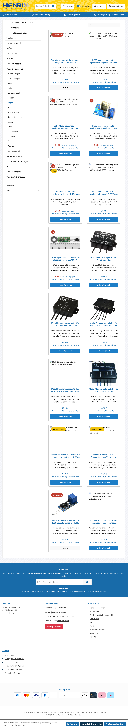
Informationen (94, 603)
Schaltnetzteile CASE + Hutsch (19, 22)
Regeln (10, 102)
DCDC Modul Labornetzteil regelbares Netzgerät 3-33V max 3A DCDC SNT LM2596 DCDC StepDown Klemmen (65, 192)
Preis (8, 190)
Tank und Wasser (14, 131)
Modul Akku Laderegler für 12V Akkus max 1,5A (103, 258)
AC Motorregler (14, 73)
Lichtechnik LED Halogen (17, 161)
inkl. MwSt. (83, 6)
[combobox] (42, 6)
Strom (10, 126)
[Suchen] (53, 6)
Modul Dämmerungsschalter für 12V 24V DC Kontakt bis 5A (65, 324)
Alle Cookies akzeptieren (115, 724)
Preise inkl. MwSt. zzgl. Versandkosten (65, 82)
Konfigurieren (72, 724)
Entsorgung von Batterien (14, 658)
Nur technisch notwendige (92, 724)
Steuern (11, 121)
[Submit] (87, 582)
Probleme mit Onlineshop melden (102, 615)
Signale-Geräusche (15, 117)
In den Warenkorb (103, 87)
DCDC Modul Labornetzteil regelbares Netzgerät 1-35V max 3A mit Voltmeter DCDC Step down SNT (104, 61)
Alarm (10, 83)
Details (65, 87)
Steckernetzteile (13, 37)
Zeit (9, 141)
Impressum (94, 633)
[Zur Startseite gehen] (16, 6)
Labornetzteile (12, 27)
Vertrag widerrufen (54, 626)
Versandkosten (58, 712)
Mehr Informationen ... (17, 725)
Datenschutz (9, 655)
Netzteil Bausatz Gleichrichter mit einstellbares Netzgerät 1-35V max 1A (65, 455)
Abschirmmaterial (14, 63)
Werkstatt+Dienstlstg (15, 176)
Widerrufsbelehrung (97, 629)
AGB (75, 591)
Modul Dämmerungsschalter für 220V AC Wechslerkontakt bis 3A (65, 390)
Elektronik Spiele (14, 92)
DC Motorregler (14, 78)
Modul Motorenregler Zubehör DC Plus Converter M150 (103, 390)
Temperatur (12, 136)
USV (8, 166)
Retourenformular (11, 662)
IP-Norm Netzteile (14, 156)
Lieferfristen (94, 618)
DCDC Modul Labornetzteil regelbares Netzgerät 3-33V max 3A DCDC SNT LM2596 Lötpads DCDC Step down (104, 192)
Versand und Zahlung (12, 673)
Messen (11, 97)
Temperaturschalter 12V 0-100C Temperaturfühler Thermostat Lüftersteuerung (104, 521)
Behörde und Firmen (97, 607)
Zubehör (11, 145)
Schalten (11, 107)
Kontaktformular (63, 620)
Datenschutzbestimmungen (40, 591)
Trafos (9, 48)
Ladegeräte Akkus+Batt (16, 32)
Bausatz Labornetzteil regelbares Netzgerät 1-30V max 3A (65, 61)
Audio (10, 88)
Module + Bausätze (14, 68)
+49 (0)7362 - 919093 (55, 612)
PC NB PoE (11, 58)
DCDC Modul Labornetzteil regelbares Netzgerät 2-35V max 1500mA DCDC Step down (104, 127)
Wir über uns (94, 611)
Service (5, 650)
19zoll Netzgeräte (14, 171)
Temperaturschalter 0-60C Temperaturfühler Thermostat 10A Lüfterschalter (103, 455)
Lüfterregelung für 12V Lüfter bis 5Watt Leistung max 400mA (65, 258)
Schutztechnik (13, 112)
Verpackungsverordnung (14, 669)
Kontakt (93, 636)
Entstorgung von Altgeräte (14, 665)
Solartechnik (11, 53)
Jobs (91, 622)
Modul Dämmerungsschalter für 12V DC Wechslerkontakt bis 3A (104, 324)
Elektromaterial (13, 151)
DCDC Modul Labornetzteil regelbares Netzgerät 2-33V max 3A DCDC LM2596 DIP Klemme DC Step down (65, 127)
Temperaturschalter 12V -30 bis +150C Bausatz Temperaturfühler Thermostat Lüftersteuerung (65, 521)
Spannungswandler (14, 43)
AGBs (92, 625)
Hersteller (10, 185)
